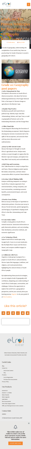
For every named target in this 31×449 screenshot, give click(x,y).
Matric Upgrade (5, 397)
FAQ (5, 372)
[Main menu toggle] (28, 4)
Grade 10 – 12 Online (7, 392)
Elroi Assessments (6, 401)
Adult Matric (5, 399)
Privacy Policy (5, 381)
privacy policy (15, 437)
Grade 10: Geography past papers (15, 86)
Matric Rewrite (5, 395)
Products (4, 375)
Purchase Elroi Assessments (10, 379)
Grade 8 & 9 (4, 390)
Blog (3, 366)
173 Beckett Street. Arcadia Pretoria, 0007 (12, 418)
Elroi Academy (7, 297)
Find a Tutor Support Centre (8, 403)
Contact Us (4, 368)
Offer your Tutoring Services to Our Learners (12, 405)
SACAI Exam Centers (8, 370)
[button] (3, 313)
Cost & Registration (8, 377)
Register (14, 294)
